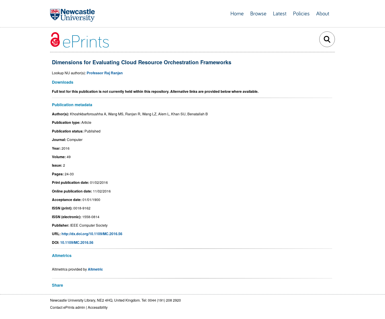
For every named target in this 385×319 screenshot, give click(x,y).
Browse (258, 14)
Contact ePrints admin (67, 307)
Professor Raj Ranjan (105, 72)
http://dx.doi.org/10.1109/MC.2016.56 (91, 233)
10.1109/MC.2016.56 (76, 242)
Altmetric (95, 269)
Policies (301, 14)
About (322, 14)
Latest (280, 14)
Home (237, 14)
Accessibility (98, 307)
